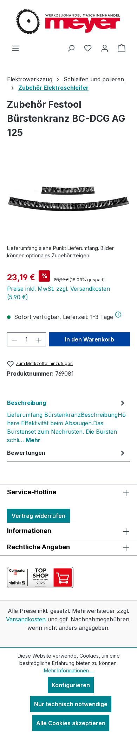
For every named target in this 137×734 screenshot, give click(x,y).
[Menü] (15, 48)
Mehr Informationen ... (68, 670)
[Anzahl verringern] (14, 339)
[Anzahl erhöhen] (39, 339)
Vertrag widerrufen (38, 515)
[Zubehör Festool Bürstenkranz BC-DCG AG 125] (68, 199)
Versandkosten (26, 619)
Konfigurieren (71, 685)
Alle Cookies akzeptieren (70, 723)
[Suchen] (71, 48)
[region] (68, 199)
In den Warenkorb (89, 339)
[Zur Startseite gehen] (68, 21)
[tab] (66, 421)
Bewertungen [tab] (26, 452)
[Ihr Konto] (104, 48)
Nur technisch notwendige (70, 704)
